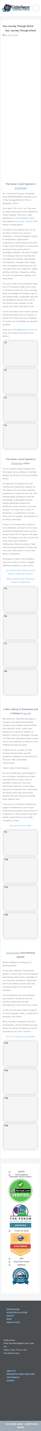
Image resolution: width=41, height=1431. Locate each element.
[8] (20, 682)
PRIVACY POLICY (13, 1322)
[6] (20, 627)
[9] (20, 842)
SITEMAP (10, 1381)
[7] (20, 654)
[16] (20, 1136)
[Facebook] (7, 1400)
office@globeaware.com (23, 330)
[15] (20, 1109)
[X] (16, 1400)
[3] (20, 408)
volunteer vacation (24, 221)
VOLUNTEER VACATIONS (16, 1313)
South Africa (13, 953)
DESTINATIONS (12, 1309)
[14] (20, 1081)
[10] (20, 870)
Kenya (26, 713)
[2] (20, 381)
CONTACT (10, 1316)
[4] (20, 436)
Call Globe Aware (11, 1353)
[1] (20, 353)
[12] (20, 925)
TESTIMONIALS (12, 1377)
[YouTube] (16, 1409)
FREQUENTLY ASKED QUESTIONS (20, 1374)
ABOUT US (10, 1371)
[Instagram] (24, 1400)
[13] (20, 1053)
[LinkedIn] (7, 1409)
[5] (20, 599)
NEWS (9, 1319)
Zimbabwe (20, 188)
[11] (20, 898)
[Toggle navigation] (35, 8)
